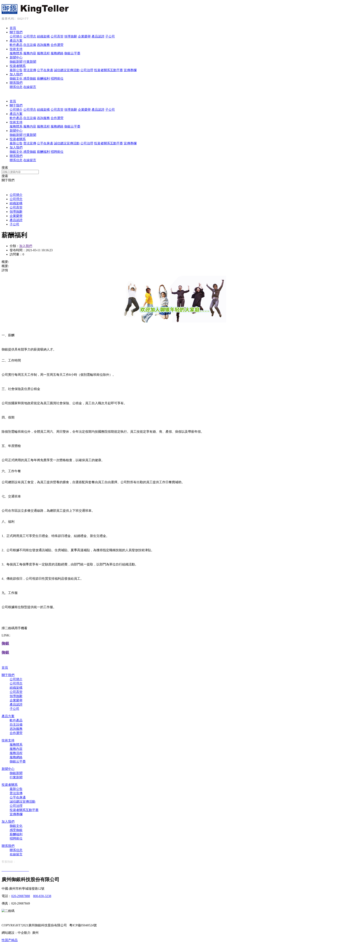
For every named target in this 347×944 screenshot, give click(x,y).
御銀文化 (16, 78)
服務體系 (16, 53)
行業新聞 (29, 61)
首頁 (13, 28)
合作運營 (57, 45)
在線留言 (29, 87)
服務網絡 (57, 53)
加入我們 (16, 74)
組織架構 (43, 36)
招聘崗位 (57, 78)
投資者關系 (18, 66)
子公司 (110, 36)
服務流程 (43, 53)
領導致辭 (70, 36)
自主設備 (29, 45)
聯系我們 (16, 82)
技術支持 (16, 49)
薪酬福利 (43, 78)
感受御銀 (29, 78)
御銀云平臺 (72, 53)
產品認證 (98, 36)
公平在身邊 (45, 70)
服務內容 (29, 53)
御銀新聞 (16, 61)
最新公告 (16, 70)
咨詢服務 (43, 45)
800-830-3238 (42, 896)
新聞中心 (16, 57)
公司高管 (57, 36)
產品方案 (16, 40)
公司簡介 (16, 36)
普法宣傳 (29, 70)
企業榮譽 (84, 36)
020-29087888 (20, 896)
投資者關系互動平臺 (108, 70)
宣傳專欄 (130, 70)
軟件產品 (16, 45)
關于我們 (16, 32)
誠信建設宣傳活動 (67, 70)
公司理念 (29, 36)
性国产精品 (10, 940)
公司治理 (86, 70)
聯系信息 (16, 87)
